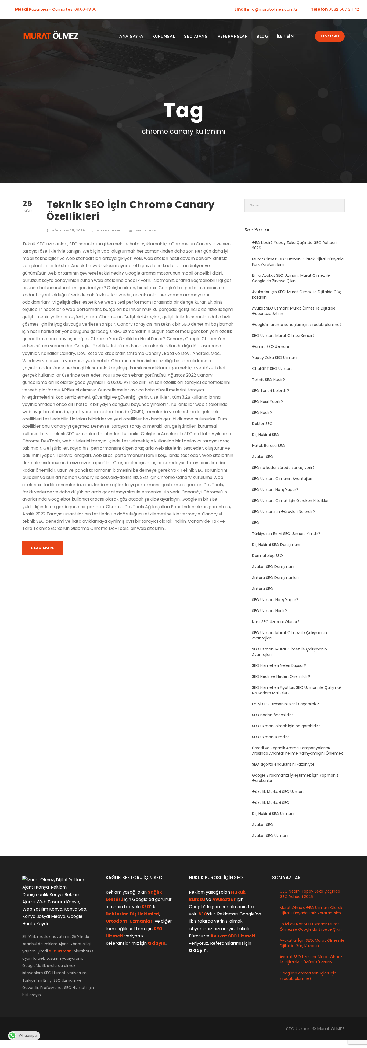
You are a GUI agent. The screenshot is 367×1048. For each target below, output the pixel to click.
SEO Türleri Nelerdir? (270, 390)
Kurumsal (163, 36)
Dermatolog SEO (267, 555)
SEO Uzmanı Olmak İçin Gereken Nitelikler (290, 500)
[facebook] (114, 9)
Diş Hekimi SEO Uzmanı (273, 813)
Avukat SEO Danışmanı (273, 566)
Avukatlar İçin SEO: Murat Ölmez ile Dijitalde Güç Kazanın (312, 943)
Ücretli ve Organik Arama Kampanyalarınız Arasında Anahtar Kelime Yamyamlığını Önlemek (297, 750)
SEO (255, 522)
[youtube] (130, 9)
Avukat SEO (262, 456)
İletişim (285, 36)
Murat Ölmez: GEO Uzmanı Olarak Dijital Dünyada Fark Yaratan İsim (311, 910)
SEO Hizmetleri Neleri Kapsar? (279, 665)
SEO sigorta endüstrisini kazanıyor (283, 764)
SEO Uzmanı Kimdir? (270, 737)
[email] (105, 9)
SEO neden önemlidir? (272, 715)
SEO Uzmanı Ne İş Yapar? (275, 489)
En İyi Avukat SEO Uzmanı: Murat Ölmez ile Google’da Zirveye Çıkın (291, 278)
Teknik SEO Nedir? (268, 379)
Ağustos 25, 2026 (68, 230)
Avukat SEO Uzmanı (270, 835)
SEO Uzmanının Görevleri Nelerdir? (283, 511)
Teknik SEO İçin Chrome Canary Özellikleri (130, 210)
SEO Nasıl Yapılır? (267, 401)
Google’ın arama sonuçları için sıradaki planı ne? (297, 324)
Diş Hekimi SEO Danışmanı (276, 544)
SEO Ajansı (196, 36)
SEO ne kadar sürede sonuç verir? (283, 467)
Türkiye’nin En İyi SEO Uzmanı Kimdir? (286, 533)
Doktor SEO (262, 423)
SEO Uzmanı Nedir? (269, 610)
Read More (42, 547)
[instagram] (139, 9)
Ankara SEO (262, 588)
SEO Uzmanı (147, 230)
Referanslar (233, 36)
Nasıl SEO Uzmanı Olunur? (276, 621)
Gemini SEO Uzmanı (270, 346)
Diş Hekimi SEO (265, 434)
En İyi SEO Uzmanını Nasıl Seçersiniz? (285, 704)
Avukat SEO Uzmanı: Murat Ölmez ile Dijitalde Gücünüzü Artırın (311, 959)
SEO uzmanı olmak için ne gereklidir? (286, 726)
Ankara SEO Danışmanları (275, 577)
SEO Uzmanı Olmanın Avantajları (282, 478)
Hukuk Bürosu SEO (268, 445)
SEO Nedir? (262, 412)
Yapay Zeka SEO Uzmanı (274, 357)
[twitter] (122, 9)
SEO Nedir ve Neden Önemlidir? (281, 676)
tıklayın (156, 943)
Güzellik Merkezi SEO (270, 802)
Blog (262, 36)
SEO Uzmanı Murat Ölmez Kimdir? (283, 335)
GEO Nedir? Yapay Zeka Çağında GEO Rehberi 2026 (310, 894)
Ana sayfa (131, 36)
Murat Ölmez (109, 230)
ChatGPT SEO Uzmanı (272, 368)
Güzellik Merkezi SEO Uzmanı (278, 791)
